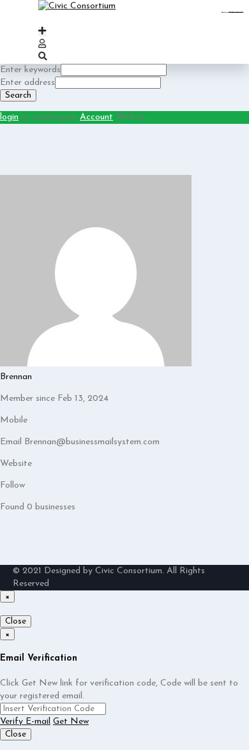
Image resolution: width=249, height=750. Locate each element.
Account (96, 117)
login (9, 117)
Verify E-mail (25, 721)
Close (15, 621)
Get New (71, 721)
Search (18, 95)
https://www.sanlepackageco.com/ (237, 12)
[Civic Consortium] (77, 6)
